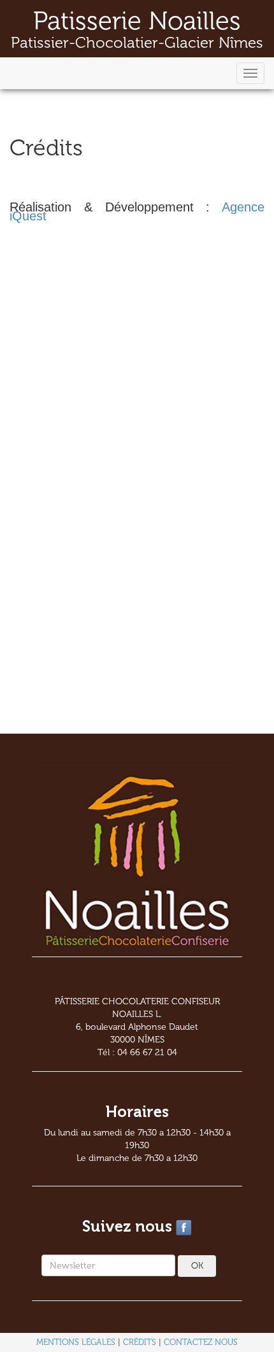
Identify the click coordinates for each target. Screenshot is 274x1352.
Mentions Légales (75, 1342)
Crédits (139, 1342)
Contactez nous (201, 1342)
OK (197, 1265)
